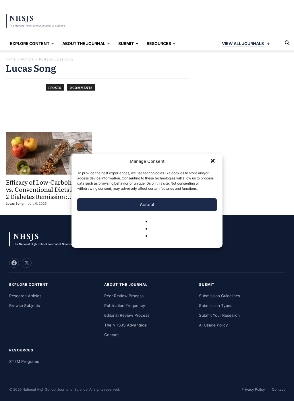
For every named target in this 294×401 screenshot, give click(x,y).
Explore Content (29, 43)
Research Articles (25, 296)
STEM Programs (24, 361)
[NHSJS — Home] (43, 239)
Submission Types (215, 305)
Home (11, 59)
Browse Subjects (24, 305)
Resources (159, 43)
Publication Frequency (124, 305)
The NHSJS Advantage (125, 325)
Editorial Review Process (126, 315)
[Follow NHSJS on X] (27, 263)
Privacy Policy (253, 389)
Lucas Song (15, 204)
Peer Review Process (124, 296)
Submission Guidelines (219, 296)
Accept (147, 204)
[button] (213, 161)
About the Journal (83, 43)
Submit (126, 43)
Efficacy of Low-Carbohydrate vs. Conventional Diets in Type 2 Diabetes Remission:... (49, 189)
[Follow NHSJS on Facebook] (14, 263)
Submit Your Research (219, 315)
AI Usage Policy (213, 325)
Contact (111, 334)
